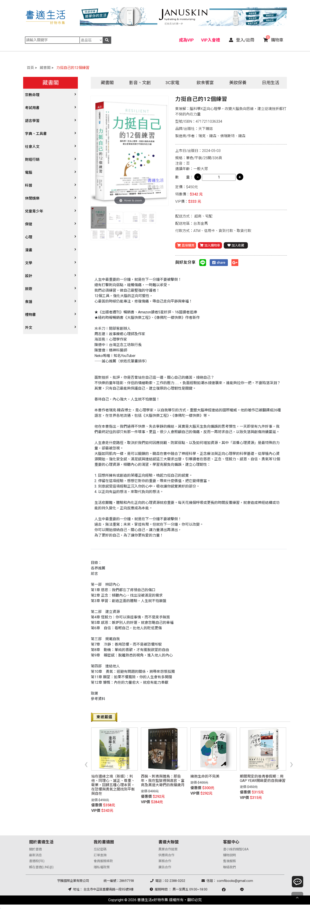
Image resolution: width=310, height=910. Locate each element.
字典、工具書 (36, 134)
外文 (28, 327)
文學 (28, 263)
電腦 (28, 172)
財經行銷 (32, 159)
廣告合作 (164, 867)
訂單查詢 (100, 855)
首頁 (30, 68)
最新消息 (35, 855)
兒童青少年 (34, 211)
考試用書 (32, 108)
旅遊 (28, 289)
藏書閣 (45, 68)
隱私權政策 (102, 867)
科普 (28, 185)
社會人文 (32, 146)
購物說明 (229, 855)
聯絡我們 (229, 867)
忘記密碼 (100, 849)
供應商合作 (166, 855)
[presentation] (86, 763)
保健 (28, 224)
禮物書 (30, 314)
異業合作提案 (167, 849)
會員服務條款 (103, 861)
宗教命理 (32, 95)
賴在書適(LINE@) (41, 867)
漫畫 (28, 250)
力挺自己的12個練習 (72, 68)
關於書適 (35, 849)
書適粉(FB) (36, 861)
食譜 (28, 302)
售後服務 (229, 861)
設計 (28, 276)
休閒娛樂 (32, 198)
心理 (28, 237)
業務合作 (164, 861)
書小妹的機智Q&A (236, 849)
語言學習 (32, 121)
